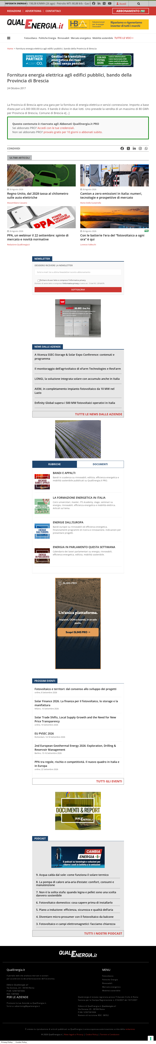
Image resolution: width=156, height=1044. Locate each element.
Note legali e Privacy (73, 1034)
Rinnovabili (63, 37)
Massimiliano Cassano (17, 202)
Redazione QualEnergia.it (18, 244)
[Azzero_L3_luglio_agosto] (78, 60)
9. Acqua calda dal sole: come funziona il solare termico (72, 875)
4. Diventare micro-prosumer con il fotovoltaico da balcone (74, 917)
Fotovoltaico (30, 37)
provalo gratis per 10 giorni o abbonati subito (73, 132)
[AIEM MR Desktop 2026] (78, 439)
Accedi (122, 3)
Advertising (33, 11)
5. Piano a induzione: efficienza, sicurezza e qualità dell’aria (74, 910)
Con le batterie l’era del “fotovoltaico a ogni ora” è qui (112, 237)
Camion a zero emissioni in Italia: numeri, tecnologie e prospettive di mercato (111, 196)
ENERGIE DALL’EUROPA (68, 522)
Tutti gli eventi (109, 781)
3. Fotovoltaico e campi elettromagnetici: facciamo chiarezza (75, 924)
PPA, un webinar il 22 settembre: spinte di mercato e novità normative (38, 237)
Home (10, 49)
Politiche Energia (47, 37)
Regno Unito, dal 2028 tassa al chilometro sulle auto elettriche (37, 196)
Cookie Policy (92, 1034)
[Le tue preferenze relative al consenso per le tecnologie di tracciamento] (151, 1039)
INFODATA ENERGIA (15, 3)
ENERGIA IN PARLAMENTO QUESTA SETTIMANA (84, 547)
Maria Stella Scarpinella (90, 202)
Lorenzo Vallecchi (88, 244)
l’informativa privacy (70, 283)
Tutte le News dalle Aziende (98, 414)
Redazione (14, 11)
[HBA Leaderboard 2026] (108, 24)
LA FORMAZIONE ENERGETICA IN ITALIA (79, 497)
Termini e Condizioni (109, 1034)
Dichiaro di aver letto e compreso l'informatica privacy (63, 280)
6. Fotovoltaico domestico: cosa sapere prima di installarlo (74, 902)
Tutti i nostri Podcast (103, 933)
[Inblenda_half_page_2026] (78, 623)
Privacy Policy (6, 1042)
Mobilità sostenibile (102, 37)
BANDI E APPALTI (64, 473)
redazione (130, 1029)
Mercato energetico (81, 37)
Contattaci (53, 11)
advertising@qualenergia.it (27, 1006)
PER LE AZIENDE (17, 997)
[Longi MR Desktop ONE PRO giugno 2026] (78, 318)
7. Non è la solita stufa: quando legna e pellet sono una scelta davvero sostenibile (76, 893)
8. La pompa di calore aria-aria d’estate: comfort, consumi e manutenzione (75, 883)
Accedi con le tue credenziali (55, 128)
